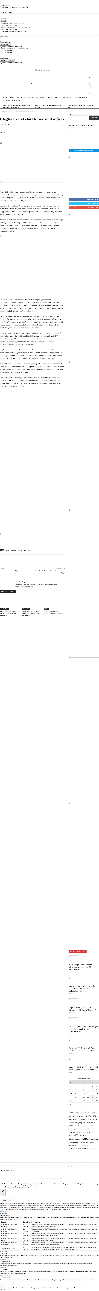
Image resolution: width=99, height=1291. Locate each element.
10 (71, 1093)
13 (84, 1093)
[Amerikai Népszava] (7, 584)
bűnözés (93, 1113)
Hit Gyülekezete (89, 1123)
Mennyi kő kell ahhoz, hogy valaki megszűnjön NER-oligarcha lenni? (83, 1068)
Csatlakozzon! (93, 203)
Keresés (71, 114)
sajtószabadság (72, 1145)
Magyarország (10, 111)
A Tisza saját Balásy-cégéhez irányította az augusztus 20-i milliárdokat (8, 613)
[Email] (24, 137)
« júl (83, 1107)
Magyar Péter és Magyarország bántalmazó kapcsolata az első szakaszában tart (31, 613)
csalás (74, 1116)
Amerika (71, 1113)
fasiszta (83, 1119)
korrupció (81, 1129)
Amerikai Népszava (7, 124)
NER (25, 550)
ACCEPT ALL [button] (26, 1188)
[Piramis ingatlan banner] (32, 538)
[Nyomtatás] (29, 137)
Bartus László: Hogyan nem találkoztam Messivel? (48, 106)
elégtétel (13, 550)
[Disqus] (32, 640)
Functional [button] (3, 1251)
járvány (91, 1126)
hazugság (78, 1123)
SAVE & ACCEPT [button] (5, 1290)
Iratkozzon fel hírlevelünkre (83, 151)
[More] (33, 137)
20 (84, 1097)
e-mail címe (4, 37)
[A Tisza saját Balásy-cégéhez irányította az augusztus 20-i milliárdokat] (10, 603)
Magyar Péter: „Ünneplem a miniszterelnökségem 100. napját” (83, 1008)
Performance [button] (4, 1259)
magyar (72, 1132)
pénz (87, 1142)
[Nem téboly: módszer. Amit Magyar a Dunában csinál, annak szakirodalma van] (84, 1020)
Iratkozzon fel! (93, 207)
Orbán (29, 550)
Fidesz (71, 1123)
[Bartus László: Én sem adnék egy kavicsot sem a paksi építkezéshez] (84, 1042)
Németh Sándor (75, 1139)
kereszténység (73, 1129)
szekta (84, 1145)
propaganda (73, 1142)
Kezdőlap (2, 111)
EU (79, 1119)
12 (79, 1093)
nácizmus (83, 1135)
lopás (88, 1129)
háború (71, 1126)
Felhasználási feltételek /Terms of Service (15, 27)
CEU (70, 1116)
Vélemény (93, 1148)
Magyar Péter (89, 1132)
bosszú (7, 550)
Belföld (47, 608)
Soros (79, 1145)
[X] (89, 83)
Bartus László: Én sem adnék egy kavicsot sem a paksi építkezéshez (16, 106)
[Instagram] (89, 80)
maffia (92, 1129)
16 (97, 1093)
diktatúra (91, 1116)
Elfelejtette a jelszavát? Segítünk (12, 23)
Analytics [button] (3, 1268)
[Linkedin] (20, 137)
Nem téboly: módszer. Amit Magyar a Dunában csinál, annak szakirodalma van (84, 1029)
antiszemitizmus (81, 1113)
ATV (88, 1113)
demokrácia (81, 1116)
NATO (70, 1135)
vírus (70, 1152)
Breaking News (4, 608)
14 (88, 1093)
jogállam (85, 1126)
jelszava (3, 19)
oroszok (94, 1139)
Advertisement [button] (5, 1276)
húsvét (20, 550)
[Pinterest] (11, 137)
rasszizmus (93, 1142)
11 (75, 1093)
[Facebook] (89, 77)
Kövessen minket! (92, 199)
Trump (72, 1148)
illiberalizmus (78, 1126)
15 (92, 1093)
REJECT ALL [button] (17, 1188)
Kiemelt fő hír (26, 608)
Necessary (5, 1214)
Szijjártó (89, 1145)
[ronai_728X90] (32, 185)
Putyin (82, 1142)
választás (86, 1149)
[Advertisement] (32, 436)
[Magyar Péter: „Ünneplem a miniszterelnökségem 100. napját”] (54, 603)
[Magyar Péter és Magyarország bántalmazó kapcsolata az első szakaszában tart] (32, 603)
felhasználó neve (6, 12)
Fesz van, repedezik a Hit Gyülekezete (12, 571)
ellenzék (72, 1119)
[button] (31, 83)
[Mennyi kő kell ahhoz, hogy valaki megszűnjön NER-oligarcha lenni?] (84, 1061)
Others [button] (2, 1284)
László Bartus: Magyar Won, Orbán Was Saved (80, 106)
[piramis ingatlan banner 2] (32, 265)
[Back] (0, 3)
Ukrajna (78, 1149)
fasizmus (92, 1119)
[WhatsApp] (15, 137)
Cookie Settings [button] (5, 1188)
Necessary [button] (3, 1212)
